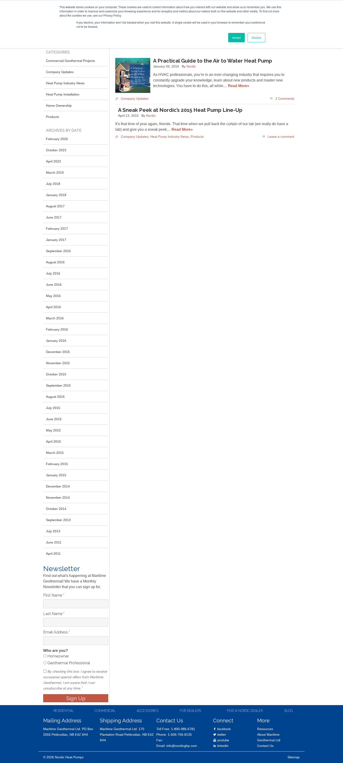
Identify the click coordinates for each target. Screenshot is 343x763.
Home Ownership (59, 105)
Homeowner (57, 656)
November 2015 (58, 363)
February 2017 (57, 228)
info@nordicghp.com (181, 746)
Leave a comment (281, 136)
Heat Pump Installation (62, 94)
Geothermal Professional (68, 663)
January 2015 (56, 475)
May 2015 (53, 430)
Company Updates (134, 98)
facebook (223, 729)
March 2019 (55, 172)
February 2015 (57, 464)
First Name (53, 595)
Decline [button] (256, 37)
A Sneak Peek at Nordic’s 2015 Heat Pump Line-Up (180, 110)
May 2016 (53, 296)
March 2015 (55, 453)
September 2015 (58, 385)
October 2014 (56, 509)
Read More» (238, 86)
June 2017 (54, 217)
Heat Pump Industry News (169, 136)
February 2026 (57, 139)
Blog (288, 711)
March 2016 (55, 318)
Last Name (53, 613)
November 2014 (58, 497)
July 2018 (53, 184)
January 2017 (56, 240)
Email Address (56, 632)
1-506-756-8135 (180, 734)
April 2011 (53, 553)
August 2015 (55, 397)
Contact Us (265, 746)
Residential (63, 711)
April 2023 (53, 161)
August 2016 (55, 262)
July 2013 (53, 531)
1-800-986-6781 (183, 729)
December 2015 (58, 352)
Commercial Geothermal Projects (70, 61)
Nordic (191, 66)
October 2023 (56, 150)
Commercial (105, 711)
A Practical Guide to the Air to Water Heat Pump (212, 61)
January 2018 (56, 195)
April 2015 (53, 441)
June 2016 (54, 284)
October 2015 (56, 374)
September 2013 (58, 520)
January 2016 (56, 341)
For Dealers (190, 711)
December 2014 (58, 486)
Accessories (147, 711)
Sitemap (293, 757)
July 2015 (53, 408)
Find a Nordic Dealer (245, 711)
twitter (221, 734)
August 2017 (55, 206)
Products (197, 136)
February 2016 (57, 329)
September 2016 (58, 251)
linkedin (222, 746)
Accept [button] (236, 37)
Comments (284, 98)
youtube (222, 740)
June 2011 (53, 542)
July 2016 (53, 273)
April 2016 (53, 307)
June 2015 (54, 419)
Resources (265, 729)
